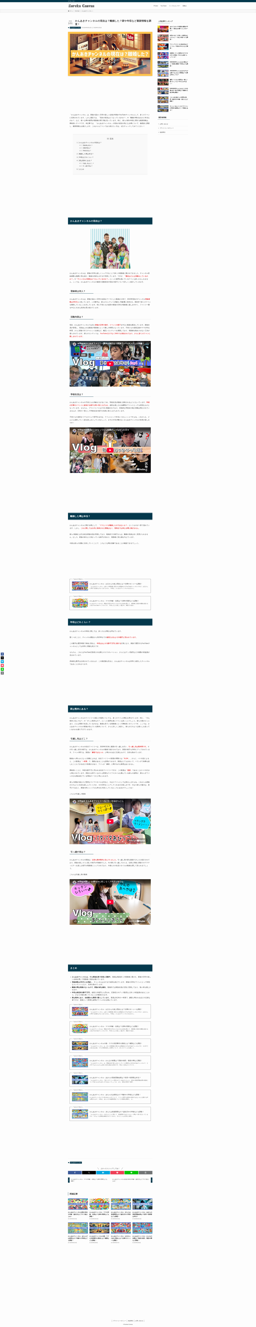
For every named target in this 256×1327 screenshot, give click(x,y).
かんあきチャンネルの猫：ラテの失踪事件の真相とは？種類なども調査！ (116, 1043)
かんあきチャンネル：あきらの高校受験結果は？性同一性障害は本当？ (115, 1077)
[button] (75, 1172)
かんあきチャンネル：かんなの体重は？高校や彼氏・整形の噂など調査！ (116, 1060)
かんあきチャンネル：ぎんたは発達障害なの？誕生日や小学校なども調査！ (117, 1112)
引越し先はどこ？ (88, 163)
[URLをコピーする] (145, 1172)
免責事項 (162, 132)
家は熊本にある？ (85, 160)
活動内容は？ (87, 148)
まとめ (81, 169)
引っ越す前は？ (88, 166)
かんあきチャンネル (75, 27)
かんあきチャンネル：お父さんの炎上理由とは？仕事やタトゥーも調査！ (116, 584)
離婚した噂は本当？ (86, 154)
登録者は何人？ (88, 145)
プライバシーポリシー (167, 128)
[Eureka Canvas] (81, 6)
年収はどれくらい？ (86, 157)
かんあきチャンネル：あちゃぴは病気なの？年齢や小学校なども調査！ (115, 1095)
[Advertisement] (110, 93)
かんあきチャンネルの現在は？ (90, 142)
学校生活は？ (87, 150)
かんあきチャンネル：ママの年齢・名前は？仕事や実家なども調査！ (114, 601)
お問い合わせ (164, 124)
